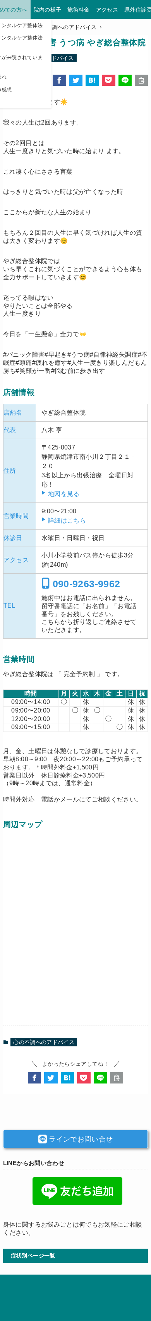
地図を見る (64, 493)
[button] (59, 80)
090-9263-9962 (85, 583)
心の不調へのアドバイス (43, 1042)
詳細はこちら (67, 520)
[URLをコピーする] (141, 80)
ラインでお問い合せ (80, 1139)
